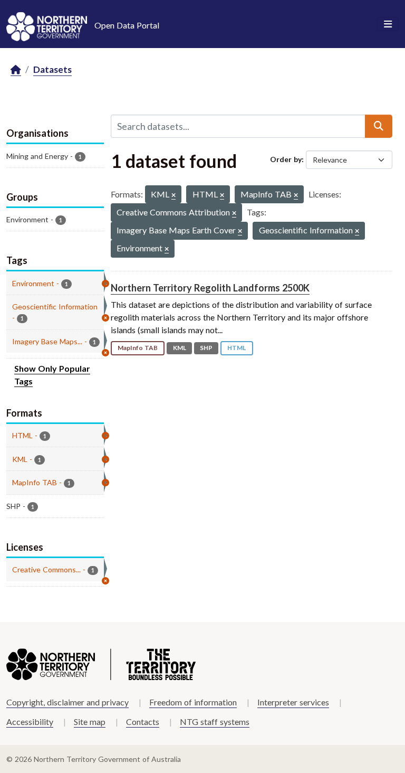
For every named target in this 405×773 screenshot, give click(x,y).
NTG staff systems (214, 722)
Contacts (142, 722)
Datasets (52, 69)
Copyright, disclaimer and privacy (67, 702)
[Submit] (378, 126)
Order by (286, 159)
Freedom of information (193, 702)
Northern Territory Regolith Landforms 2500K (210, 288)
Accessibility (29, 722)
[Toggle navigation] (388, 24)
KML (179, 348)
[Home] (16, 70)
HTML (236, 348)
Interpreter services (293, 702)
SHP (206, 348)
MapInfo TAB (138, 348)
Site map (89, 722)
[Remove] (173, 196)
